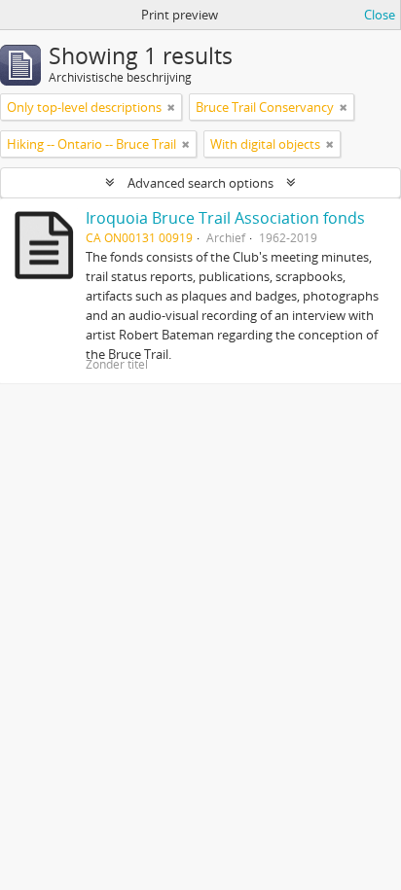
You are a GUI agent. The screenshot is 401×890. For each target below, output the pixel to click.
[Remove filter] (171, 107)
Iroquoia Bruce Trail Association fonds (225, 218)
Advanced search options (200, 183)
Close (379, 14)
